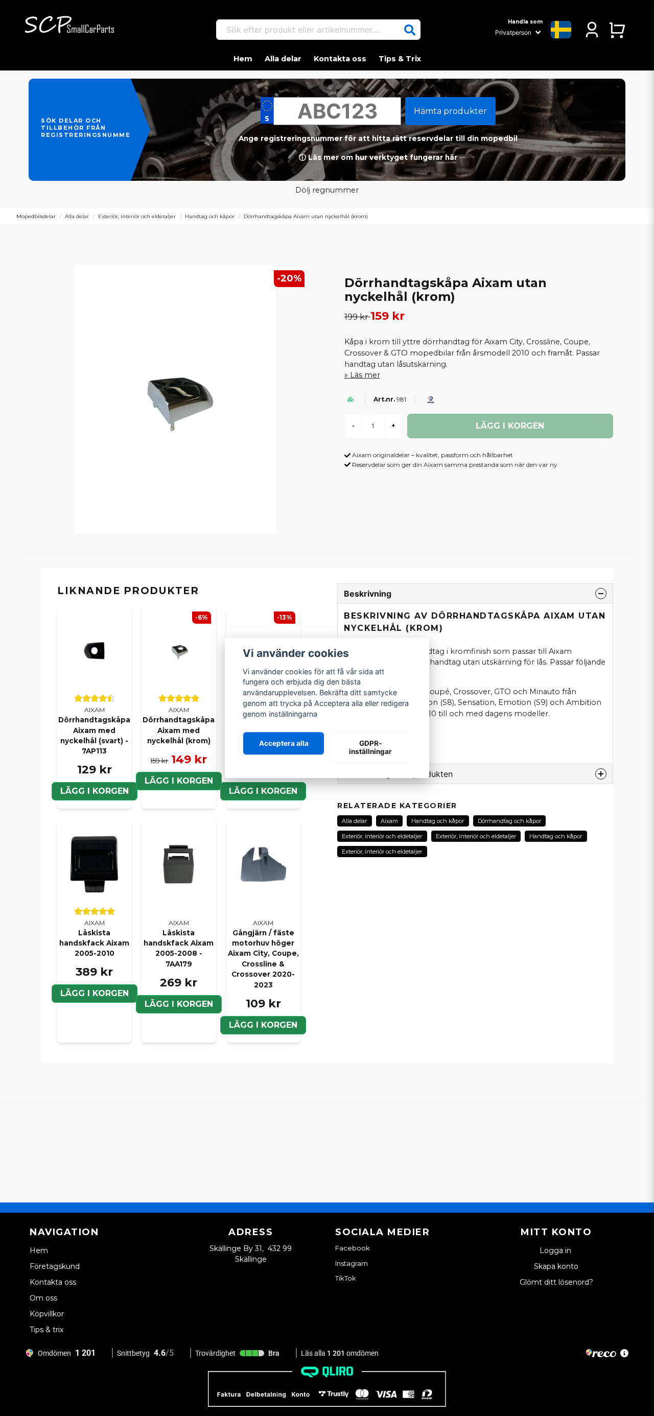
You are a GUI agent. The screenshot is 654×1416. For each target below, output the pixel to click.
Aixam (389, 820)
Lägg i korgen (179, 781)
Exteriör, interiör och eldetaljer (137, 216)
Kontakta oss (340, 58)
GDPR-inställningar (370, 747)
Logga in (556, 1250)
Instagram (351, 1263)
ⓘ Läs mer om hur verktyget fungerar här (378, 157)
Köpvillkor (47, 1313)
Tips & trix (46, 1329)
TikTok (345, 1278)
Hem (242, 58)
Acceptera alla (284, 743)
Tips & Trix (400, 58)
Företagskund (55, 1266)
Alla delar (283, 58)
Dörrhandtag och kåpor (509, 820)
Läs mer (365, 375)
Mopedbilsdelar (36, 216)
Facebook (352, 1248)
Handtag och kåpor (210, 216)
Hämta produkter (450, 111)
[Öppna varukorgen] (616, 29)
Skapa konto (556, 1266)
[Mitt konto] (591, 29)
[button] (409, 30)
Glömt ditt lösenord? (556, 1282)
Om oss (43, 1298)
